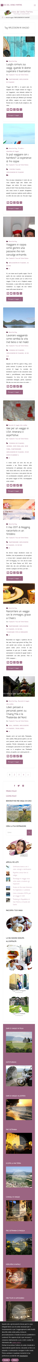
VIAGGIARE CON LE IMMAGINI (17, 632)
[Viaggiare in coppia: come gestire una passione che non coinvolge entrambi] (19, 227)
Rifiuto (15, 1360)
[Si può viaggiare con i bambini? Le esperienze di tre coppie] (19, 134)
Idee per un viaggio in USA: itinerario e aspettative (17, 432)
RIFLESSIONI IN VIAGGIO (15, 172)
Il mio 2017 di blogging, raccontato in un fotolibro (18, 531)
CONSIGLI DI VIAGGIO (16, 350)
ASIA (10, 725)
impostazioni (24, 1356)
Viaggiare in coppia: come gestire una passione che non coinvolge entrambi (16, 250)
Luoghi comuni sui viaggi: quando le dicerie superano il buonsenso (18, 68)
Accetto (6, 1360)
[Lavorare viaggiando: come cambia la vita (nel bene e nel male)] (19, 317)
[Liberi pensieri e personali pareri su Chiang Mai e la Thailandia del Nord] (19, 686)
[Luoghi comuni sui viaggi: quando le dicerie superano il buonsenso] (19, 46)
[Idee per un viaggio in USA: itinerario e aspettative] (19, 410)
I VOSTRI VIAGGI (14, 169)
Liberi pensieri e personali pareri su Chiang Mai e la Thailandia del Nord (16, 712)
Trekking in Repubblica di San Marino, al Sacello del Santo (21, 902)
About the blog (12, 61)
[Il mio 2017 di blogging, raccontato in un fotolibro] (19, 509)
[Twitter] (19, 785)
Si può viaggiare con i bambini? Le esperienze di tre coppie (18, 158)
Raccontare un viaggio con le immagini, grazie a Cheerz (18, 615)
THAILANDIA (19, 728)
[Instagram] (23, 785)
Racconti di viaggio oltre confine (17, 425)
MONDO (9, 446)
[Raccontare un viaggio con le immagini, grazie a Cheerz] (19, 593)
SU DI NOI (18, 545)
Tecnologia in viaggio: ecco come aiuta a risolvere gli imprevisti (21, 881)
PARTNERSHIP (13, 79)
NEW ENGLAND (18, 446)
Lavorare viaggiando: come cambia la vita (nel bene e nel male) (17, 339)
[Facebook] (14, 785)
